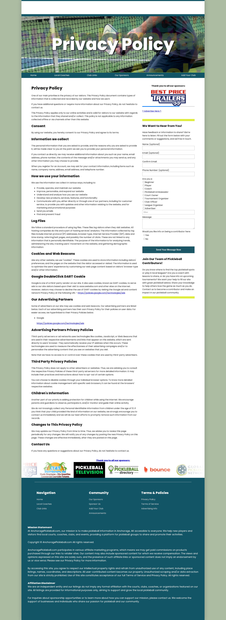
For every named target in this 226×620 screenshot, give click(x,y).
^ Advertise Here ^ (151, 111)
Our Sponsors (122, 75)
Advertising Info (149, 508)
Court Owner (151, 195)
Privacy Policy (148, 499)
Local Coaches (61, 75)
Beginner (149, 182)
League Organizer (154, 205)
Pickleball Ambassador (156, 192)
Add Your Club (188, 75)
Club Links (92, 75)
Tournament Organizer (157, 198)
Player (148, 185)
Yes (147, 235)
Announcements (155, 75)
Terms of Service (150, 503)
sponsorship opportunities (65, 598)
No (146, 238)
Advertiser (150, 208)
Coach (148, 188)
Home (33, 75)
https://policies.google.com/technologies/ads (101, 292)
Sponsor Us (94, 503)
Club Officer (151, 201)
